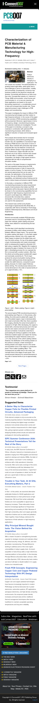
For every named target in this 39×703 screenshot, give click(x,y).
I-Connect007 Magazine (12, 672)
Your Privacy (17, 686)
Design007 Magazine (11, 680)
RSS (26, 688)
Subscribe (5, 616)
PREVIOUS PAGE (9, 20)
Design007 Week (9, 662)
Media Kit (19, 688)
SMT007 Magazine (9, 675)
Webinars (32, 619)
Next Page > (22, 366)
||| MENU (31, 26)
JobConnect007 (8, 619)
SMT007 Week (8, 659)
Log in (35, 699)
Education (22, 619)
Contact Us (27, 686)
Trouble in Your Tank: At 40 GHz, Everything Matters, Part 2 (20, 482)
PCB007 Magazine (9, 677)
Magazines (17, 616)
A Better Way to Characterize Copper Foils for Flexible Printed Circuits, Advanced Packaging (20, 409)
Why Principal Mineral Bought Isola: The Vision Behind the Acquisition (19, 528)
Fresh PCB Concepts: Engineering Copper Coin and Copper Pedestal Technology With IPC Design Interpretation (21, 572)
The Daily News (9, 657)
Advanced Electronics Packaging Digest (19, 667)
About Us (6, 686)
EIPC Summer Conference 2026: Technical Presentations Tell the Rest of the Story (20, 441)
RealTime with (29, 616)
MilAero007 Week (9, 664)
